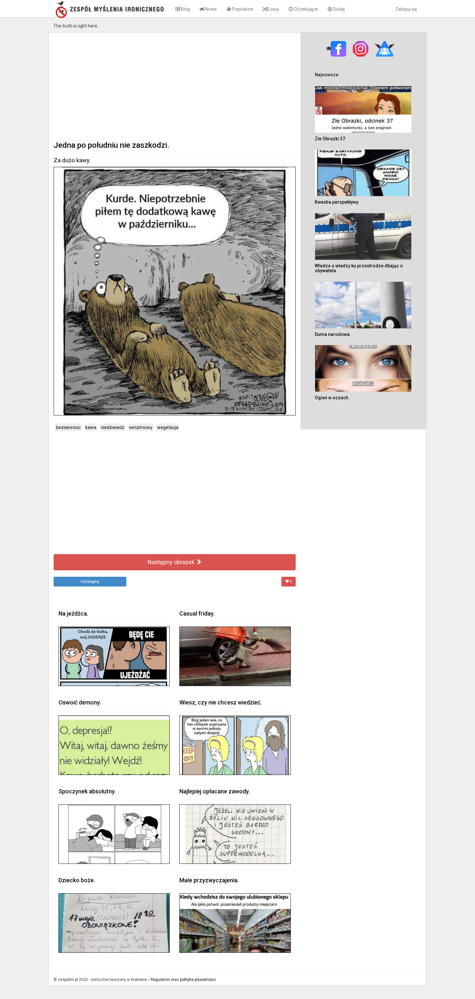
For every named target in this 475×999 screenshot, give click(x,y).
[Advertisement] (175, 86)
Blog (185, 9)
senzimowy (141, 427)
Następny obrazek (172, 562)
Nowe (210, 9)
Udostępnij (89, 581)
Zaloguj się (406, 9)
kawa (90, 427)
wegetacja (167, 427)
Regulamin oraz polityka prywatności (183, 979)
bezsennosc (68, 427)
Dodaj (338, 9)
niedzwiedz (112, 427)
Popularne (242, 9)
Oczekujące (305, 9)
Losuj (273, 9)
